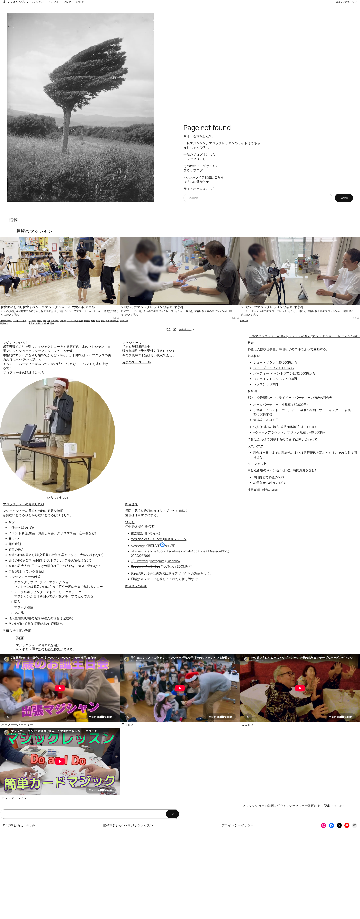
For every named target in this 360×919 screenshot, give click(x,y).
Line (202, 551)
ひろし (130, 522)
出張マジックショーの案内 (268, 336)
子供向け (4, 323)
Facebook (173, 561)
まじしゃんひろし (196, 147)
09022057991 (140, 555)
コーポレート (6, 320)
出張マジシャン (114, 825)
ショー (63, 320)
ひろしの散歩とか (196, 182)
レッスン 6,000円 (265, 384)
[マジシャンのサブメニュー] (45, 2)
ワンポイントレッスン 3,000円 (275, 379)
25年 (34, 320)
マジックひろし (195, 159)
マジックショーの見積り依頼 (23, 504)
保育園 (87, 320)
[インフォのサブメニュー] (60, 2)
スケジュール (131, 342)
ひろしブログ (193, 170)
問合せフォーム (175, 539)
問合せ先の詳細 (136, 586)
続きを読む (12, 314)
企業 (81, 320)
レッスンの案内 (299, 336)
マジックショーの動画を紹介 (262, 806)
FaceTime (173, 551)
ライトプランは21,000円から (273, 368)
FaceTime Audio (154, 551)
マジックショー (19, 320)
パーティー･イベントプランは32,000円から (284, 373)
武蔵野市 (39, 323)
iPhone (136, 551)
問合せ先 (131, 504)
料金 (251, 342)
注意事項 (254, 490)
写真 (93, 320)
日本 (108, 320)
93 (174, 329)
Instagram (157, 561)
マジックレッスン (14, 798)
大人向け (247, 725)
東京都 (31, 323)
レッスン (124, 320)
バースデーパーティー (17, 725)
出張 (98, 320)
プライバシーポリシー (237, 825)
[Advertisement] (84, 875)
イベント (55, 320)
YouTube (168, 566)
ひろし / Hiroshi (57, 497)
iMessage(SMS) (218, 551)
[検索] (172, 814)
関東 (52, 323)
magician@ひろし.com (147, 539)
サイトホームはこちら (200, 189)
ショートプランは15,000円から (275, 362)
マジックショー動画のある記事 (308, 806)
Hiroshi (31, 825)
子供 (103, 320)
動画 (20, 638)
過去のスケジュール (136, 362)
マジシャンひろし (16, 342)
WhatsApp (190, 551)
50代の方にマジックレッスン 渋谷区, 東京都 (152, 307)
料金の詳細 (270, 490)
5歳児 (39, 320)
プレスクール (72, 320)
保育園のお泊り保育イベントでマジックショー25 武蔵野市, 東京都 (48, 307)
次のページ (186, 329)
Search (344, 198)
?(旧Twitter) (139, 561)
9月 (48, 320)
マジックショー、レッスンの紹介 (336, 336)
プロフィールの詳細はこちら (23, 372)
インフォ (351, 1)
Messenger (139, 546)
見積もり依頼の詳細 (17, 630)
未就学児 (114, 320)
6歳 (44, 320)
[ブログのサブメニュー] (72, 2)
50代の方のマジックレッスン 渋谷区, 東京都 (272, 307)
